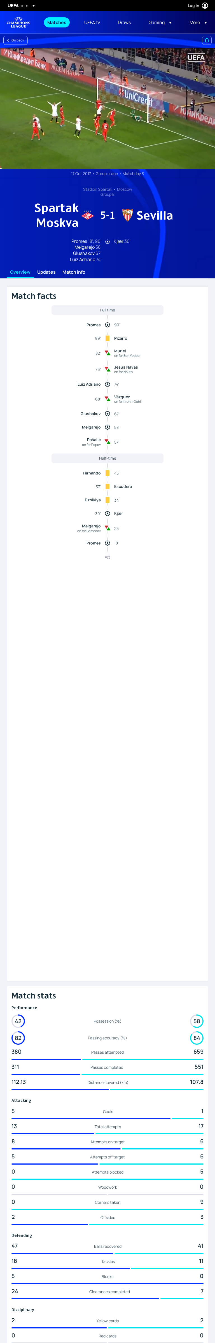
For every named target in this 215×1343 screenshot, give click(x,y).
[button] (160, 22)
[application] (107, 108)
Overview (20, 272)
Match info (73, 272)
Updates (46, 272)
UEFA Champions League (18, 22)
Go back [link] (17, 40)
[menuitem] (59, 22)
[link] (57, 22)
